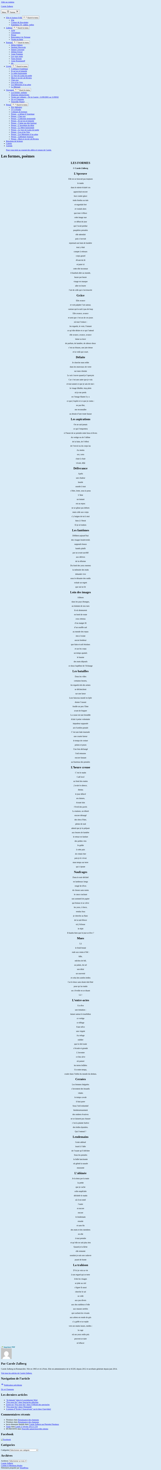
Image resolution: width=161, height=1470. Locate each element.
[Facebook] (6, 1439)
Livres (8, 66)
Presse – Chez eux (18, 116)
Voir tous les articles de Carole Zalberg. (16, 1373)
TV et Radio (16, 109)
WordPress (24, 1468)
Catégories (5, 1450)
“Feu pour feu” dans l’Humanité (19, 1407)
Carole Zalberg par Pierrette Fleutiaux (44, 1424)
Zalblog (9, 28)
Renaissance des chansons (28, 1420)
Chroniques (15, 33)
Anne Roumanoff (18, 61)
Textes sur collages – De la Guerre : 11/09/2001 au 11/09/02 (35, 97)
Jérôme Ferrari (17, 52)
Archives (4, 1461)
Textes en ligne (17, 39)
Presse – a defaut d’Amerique (22, 114)
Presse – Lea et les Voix (20, 132)
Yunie (8, 1427)
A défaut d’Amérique (19, 69)
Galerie (9, 143)
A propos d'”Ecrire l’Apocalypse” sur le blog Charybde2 (28, 1409)
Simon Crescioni (17, 50)
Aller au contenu (7, 2)
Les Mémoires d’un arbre (21, 85)
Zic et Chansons (17, 99)
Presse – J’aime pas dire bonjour (24, 123)
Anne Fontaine (17, 54)
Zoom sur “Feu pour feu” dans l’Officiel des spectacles (28, 1405)
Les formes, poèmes (19, 92)
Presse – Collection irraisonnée (23, 119)
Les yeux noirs (17, 56)
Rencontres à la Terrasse (20, 37)
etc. (12, 63)
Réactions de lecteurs (14, 141)
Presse (13, 35)
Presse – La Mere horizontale (22, 128)
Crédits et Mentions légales (11, 1465)
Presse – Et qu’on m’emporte (22, 121)
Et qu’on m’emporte (19, 71)
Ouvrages (10, 90)
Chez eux (15, 80)
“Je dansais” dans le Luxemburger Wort (21, 1400)
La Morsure (15, 87)
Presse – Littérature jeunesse (22, 137)
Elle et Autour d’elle (14, 18)
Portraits (9, 42)
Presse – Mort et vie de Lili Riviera (25, 139)
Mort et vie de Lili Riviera (21, 78)
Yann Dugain (16, 59)
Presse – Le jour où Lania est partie (25, 130)
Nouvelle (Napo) (18, 102)
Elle (12, 20)
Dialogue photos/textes (20, 95)
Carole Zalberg (7, 6)
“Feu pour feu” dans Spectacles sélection (22, 1402)
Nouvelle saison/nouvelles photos (35, 1429)
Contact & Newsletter (19, 22)
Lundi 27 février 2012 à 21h (26, 1427)
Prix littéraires (16, 107)
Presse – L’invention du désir (22, 125)
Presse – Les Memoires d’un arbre (24, 134)
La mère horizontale (19, 73)
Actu (13, 30)
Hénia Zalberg (17, 45)
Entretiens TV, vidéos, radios (22, 25)
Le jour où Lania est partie (21, 76)
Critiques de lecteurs (19, 112)
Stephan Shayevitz (18, 47)
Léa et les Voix (17, 82)
